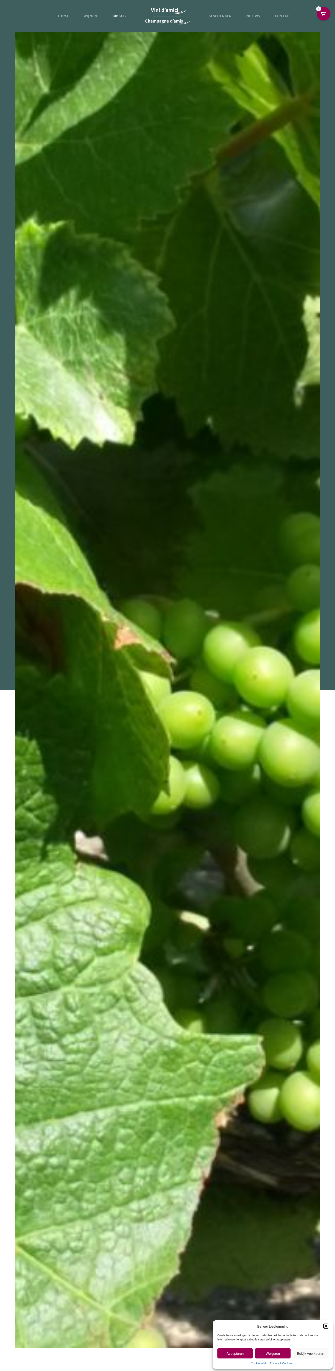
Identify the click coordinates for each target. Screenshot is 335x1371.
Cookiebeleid (259, 1363)
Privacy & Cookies (281, 1363)
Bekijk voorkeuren (310, 1353)
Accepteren (235, 1353)
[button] (326, 1326)
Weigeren (273, 1353)
